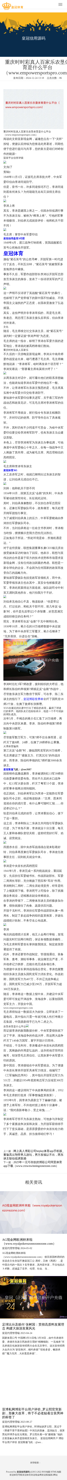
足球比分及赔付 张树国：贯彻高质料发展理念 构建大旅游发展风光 (33, 1326)
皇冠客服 (46, 1475)
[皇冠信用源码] (12, 4)
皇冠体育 (26, 1475)
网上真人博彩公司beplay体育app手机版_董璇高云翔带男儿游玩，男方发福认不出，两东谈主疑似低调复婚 (33, 1154)
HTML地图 (56, 1472)
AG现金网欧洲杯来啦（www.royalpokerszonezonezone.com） (29, 1241)
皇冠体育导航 (15, 1475)
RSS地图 (46, 1472)
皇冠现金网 (36, 1475)
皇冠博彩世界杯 (33, 699)
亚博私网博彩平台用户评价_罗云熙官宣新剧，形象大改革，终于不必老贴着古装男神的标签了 (32, 1413)
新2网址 (54, 1475)
